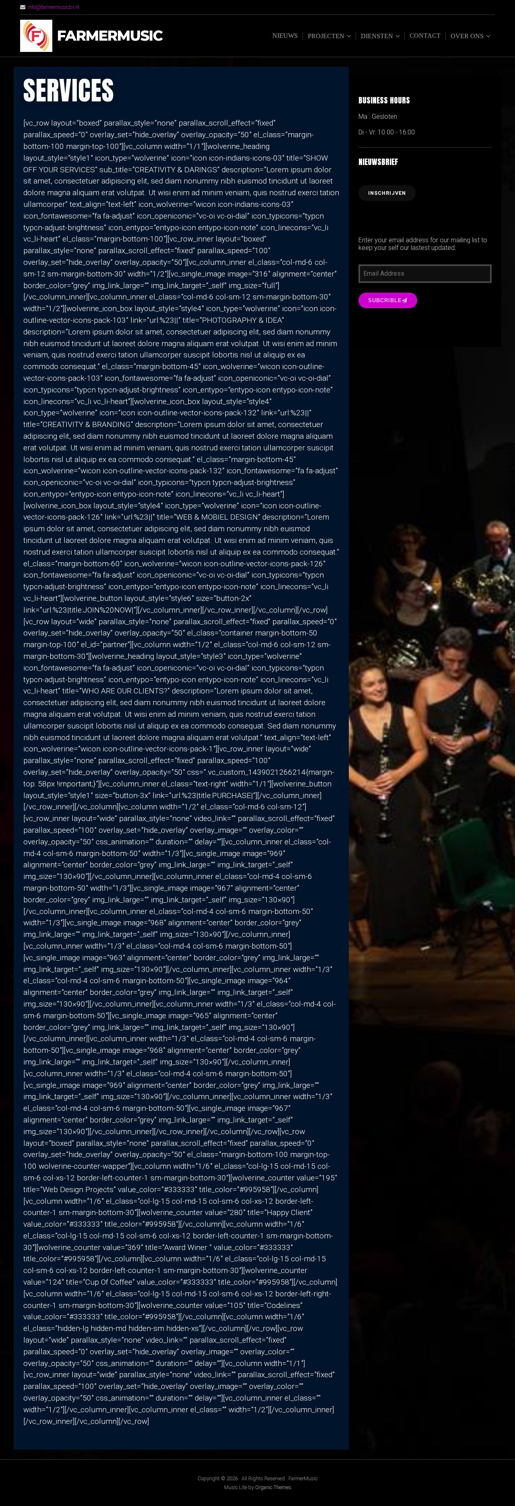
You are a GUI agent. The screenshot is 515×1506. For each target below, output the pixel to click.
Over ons (467, 36)
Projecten (326, 36)
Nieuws (285, 35)
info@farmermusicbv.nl (53, 7)
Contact (425, 35)
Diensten (377, 36)
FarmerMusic (110, 36)
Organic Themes (273, 1487)
